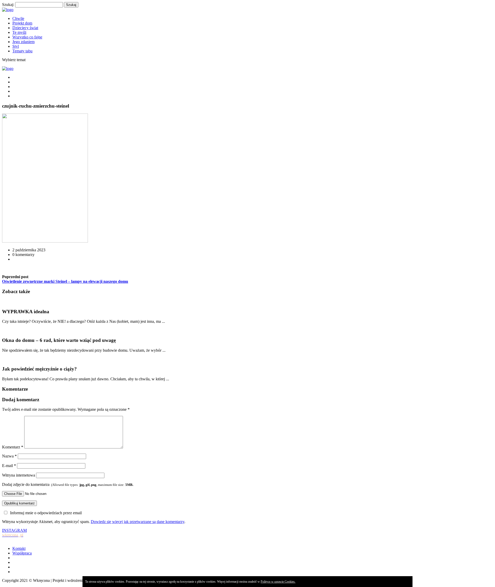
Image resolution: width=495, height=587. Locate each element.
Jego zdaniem (23, 41)
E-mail (9, 465)
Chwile (18, 18)
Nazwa (9, 456)
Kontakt (19, 548)
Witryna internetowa (18, 475)
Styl (15, 46)
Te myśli (19, 32)
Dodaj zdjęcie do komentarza (67, 484)
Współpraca (22, 553)
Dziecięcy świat (25, 28)
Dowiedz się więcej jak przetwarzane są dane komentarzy (137, 521)
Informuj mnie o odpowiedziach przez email (46, 513)
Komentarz (12, 447)
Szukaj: (8, 4)
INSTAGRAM (14, 532)
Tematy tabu (22, 51)
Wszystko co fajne (27, 37)
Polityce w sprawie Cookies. (278, 581)
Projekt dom (22, 23)
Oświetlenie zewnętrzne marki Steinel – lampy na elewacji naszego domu (65, 281)
